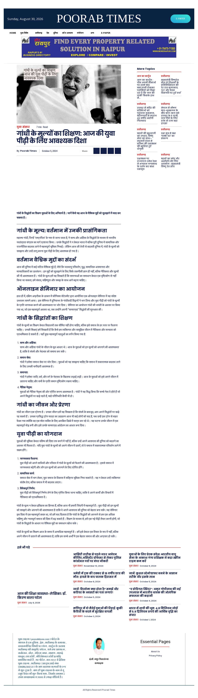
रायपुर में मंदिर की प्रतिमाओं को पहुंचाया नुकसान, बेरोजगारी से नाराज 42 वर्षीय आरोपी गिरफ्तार (147, 114)
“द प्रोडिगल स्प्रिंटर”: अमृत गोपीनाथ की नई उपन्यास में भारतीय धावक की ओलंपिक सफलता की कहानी (155, 592)
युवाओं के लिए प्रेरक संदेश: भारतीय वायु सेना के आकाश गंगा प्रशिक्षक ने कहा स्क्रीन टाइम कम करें (155, 558)
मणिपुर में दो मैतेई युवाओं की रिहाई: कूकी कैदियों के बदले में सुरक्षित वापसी (98, 609)
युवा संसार (23, 127)
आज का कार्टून (144, 76)
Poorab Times (28, 151)
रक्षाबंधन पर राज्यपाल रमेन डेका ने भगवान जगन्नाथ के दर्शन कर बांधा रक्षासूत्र (147, 163)
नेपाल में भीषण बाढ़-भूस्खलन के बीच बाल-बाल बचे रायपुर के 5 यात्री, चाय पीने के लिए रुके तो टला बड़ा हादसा (170, 115)
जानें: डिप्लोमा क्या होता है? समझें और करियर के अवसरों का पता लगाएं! (95, 590)
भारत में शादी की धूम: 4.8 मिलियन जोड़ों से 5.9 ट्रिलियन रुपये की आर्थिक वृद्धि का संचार (153, 611)
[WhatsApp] (118, 151)
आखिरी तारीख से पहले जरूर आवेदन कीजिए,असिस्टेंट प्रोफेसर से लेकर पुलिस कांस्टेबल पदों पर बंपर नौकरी (97, 558)
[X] (104, 151)
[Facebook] (96, 151)
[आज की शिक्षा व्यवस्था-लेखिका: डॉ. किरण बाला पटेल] (43, 571)
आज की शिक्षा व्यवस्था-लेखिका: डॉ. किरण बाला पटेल (41, 596)
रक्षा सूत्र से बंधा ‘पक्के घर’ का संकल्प (168, 136)
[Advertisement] (69, 182)
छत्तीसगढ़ (165, 76)
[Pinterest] (111, 151)
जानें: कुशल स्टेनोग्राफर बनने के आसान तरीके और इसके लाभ (153, 575)
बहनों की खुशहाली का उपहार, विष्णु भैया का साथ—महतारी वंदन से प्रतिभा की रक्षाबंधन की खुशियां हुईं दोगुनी (146, 141)
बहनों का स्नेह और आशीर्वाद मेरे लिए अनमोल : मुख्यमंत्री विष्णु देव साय (170, 162)
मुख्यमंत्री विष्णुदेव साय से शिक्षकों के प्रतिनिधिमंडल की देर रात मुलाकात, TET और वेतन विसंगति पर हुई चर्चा (171, 86)
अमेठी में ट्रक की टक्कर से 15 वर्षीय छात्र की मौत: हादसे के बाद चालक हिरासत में (99, 575)
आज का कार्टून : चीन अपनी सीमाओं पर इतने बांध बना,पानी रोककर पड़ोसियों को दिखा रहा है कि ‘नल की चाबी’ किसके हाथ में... (146, 89)
